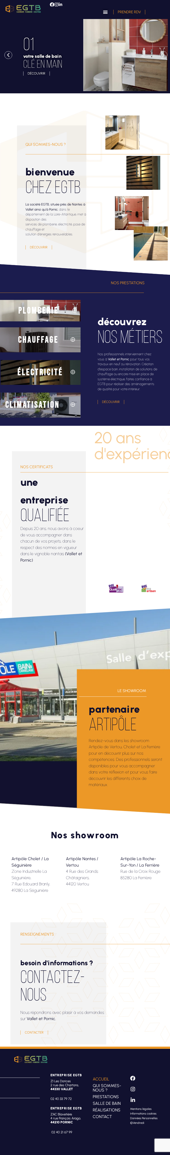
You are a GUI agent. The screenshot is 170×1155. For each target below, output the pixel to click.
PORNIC (66, 1122)
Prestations (106, 1096)
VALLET (67, 1089)
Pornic (53, 209)
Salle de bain (107, 1103)
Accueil (101, 1079)
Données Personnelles (144, 1118)
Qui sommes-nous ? (107, 1088)
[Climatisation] (73, 404)
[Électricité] (73, 372)
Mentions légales (141, 1109)
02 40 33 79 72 (61, 1099)
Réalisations (106, 1110)
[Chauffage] (73, 339)
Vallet (29, 209)
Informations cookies (143, 1113)
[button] (105, 11)
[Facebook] (52, 4)
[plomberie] (74, 310)
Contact (102, 1116)
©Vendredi (137, 1122)
